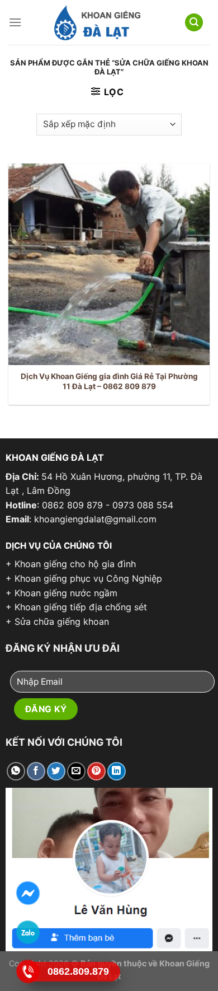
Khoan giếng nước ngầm (66, 593)
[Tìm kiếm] (194, 22)
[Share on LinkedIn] (116, 771)
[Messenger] (28, 893)
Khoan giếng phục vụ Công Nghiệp (88, 578)
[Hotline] (28, 972)
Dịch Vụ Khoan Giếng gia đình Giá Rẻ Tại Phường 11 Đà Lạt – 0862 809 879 (109, 381)
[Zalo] (28, 932)
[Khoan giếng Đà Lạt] (96, 22)
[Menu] (15, 22)
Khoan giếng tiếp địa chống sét (81, 607)
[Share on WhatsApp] (16, 771)
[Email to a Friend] (76, 771)
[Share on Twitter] (56, 771)
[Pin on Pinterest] (96, 771)
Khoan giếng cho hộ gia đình (75, 563)
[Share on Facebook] (36, 771)
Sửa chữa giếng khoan (62, 621)
